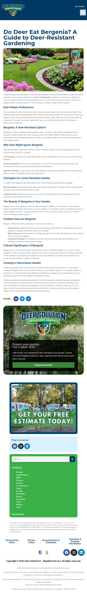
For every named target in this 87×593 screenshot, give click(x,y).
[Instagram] (21, 446)
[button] (83, 13)
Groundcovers (22, 485)
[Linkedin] (27, 446)
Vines (18, 507)
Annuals (19, 472)
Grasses (19, 483)
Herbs (18, 488)
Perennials (20, 494)
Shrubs (19, 496)
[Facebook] (14, 446)
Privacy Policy (31, 541)
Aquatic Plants (22, 475)
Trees (18, 502)
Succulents (20, 499)
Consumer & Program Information (75, 541)
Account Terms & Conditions (51, 541)
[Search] (72, 459)
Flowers (19, 480)
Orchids (19, 491)
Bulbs (18, 477)
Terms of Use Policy (12, 541)
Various (19, 504)
